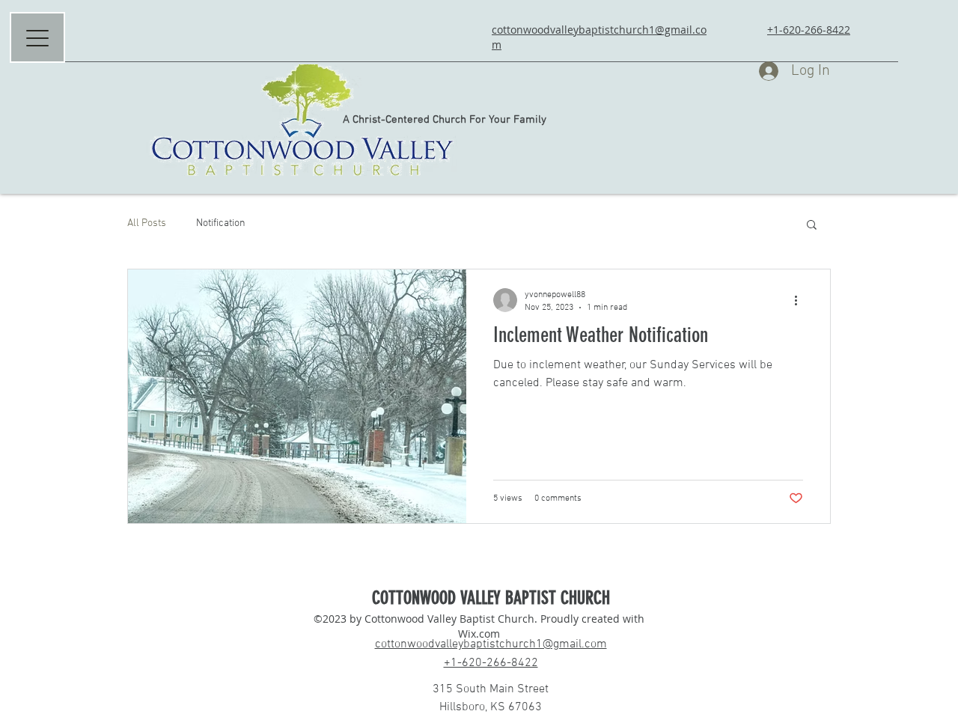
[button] (812, 226)
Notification (220, 223)
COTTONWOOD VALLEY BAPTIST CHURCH (491, 598)
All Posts (146, 223)
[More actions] (801, 300)
